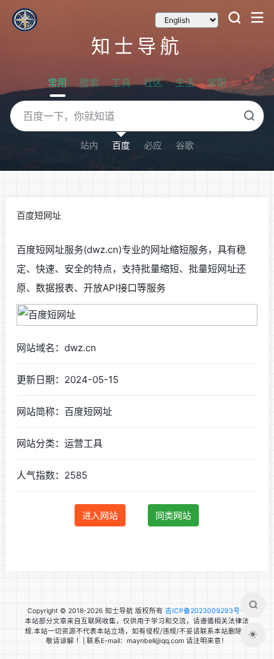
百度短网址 (39, 215)
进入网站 (100, 515)
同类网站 (173, 515)
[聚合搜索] (253, 605)
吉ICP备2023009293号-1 (206, 611)
